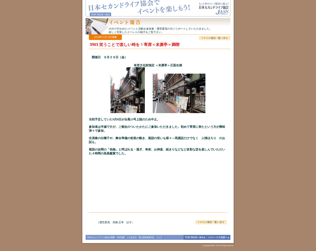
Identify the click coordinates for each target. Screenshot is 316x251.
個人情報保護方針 (146, 237)
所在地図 (121, 237)
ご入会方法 (132, 237)
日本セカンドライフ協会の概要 (101, 237)
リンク (159, 237)
